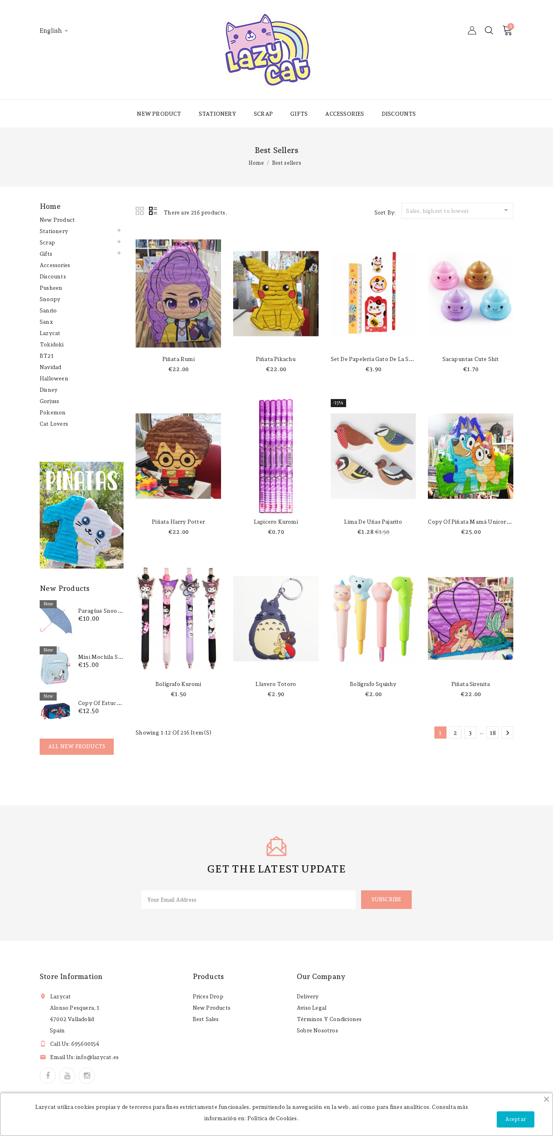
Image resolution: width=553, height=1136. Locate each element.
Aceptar (515, 1119)
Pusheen (51, 288)
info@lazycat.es (97, 1057)
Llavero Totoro (275, 684)
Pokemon (53, 412)
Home (50, 206)
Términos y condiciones (329, 1019)
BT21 (46, 355)
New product (159, 113)
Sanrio (48, 310)
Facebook (47, 1075)
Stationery (217, 113)
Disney (48, 389)
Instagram (86, 1075)
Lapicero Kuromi (276, 521)
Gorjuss (49, 401)
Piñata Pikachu (276, 359)
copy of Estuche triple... (112, 703)
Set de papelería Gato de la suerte (377, 359)
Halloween (54, 378)
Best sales (206, 1019)
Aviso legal (311, 1007)
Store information (71, 976)
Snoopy (50, 299)
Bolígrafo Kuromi (178, 684)
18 (493, 733)
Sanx (46, 322)
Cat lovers (54, 423)
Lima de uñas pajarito (373, 521)
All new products (76, 746)
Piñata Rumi (178, 359)
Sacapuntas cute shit (470, 359)
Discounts (399, 113)
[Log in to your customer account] (472, 30)
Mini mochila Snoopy (106, 657)
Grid (140, 211)
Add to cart (178, 342)
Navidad (50, 367)
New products (211, 1007)
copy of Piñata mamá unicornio (471, 521)
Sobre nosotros (317, 1030)
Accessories (344, 113)
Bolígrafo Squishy (373, 684)
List (153, 211)
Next (507, 732)
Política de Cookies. (273, 1118)
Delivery (308, 996)
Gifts (299, 113)
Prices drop (208, 996)
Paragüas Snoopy (101, 610)
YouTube (67, 1075)
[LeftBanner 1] (81, 515)
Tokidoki (52, 344)
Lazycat (50, 333)
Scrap (263, 113)
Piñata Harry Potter (178, 521)
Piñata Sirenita (470, 684)
